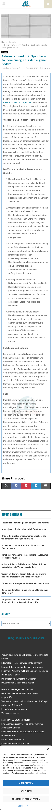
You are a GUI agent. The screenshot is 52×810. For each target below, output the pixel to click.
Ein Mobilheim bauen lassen (14, 709)
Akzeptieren (26, 783)
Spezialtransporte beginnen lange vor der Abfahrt (25, 523)
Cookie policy (23, 806)
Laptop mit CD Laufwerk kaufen (15, 720)
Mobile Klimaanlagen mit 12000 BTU (17, 689)
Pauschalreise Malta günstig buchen (17, 683)
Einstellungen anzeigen (26, 799)
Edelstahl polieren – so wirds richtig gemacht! (21, 663)
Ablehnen (26, 791)
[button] (47, 749)
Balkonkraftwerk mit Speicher (17, 102)
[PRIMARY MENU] (4, 4)
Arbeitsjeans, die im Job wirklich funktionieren (23, 529)
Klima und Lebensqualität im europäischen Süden (25, 583)
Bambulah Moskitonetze (12, 739)
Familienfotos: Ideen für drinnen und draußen (22, 667)
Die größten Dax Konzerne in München (18, 679)
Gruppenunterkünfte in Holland (15, 743)
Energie (5, 52)
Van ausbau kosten (10, 713)
